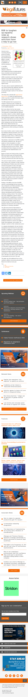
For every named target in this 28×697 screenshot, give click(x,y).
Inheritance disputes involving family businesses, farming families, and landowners (14, 309)
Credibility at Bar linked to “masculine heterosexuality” (13, 385)
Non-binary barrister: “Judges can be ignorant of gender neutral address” (14, 397)
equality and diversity (8, 266)
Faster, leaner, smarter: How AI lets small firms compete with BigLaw (13, 461)
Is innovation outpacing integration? (11, 524)
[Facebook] (3, 273)
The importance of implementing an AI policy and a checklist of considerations (14, 530)
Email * (4, 614)
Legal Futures (10, 48)
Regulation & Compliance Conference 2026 (12, 342)
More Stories (14, 409)
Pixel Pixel (9, 691)
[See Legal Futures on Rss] (21, 675)
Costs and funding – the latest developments (12, 316)
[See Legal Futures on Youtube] (18, 675)
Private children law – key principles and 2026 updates (14, 302)
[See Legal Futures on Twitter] (10, 2)
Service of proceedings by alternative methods (13, 442)
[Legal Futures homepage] (14, 9)
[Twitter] (6, 273)
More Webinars (14, 320)
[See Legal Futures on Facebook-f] (15, 2)
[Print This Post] (26, 27)
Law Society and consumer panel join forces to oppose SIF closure (14, 403)
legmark (12, 692)
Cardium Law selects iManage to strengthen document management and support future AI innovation (15, 563)
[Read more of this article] (14, 433)
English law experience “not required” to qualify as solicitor (14, 380)
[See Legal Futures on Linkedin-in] (12, 2)
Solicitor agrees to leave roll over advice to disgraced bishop (15, 391)
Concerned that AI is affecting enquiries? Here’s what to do (11, 424)
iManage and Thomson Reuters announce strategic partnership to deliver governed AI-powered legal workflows (15, 538)
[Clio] (14, 588)
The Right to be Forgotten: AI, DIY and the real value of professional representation (15, 546)
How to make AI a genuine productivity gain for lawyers (13, 519)
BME (5, 265)
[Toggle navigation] (25, 2)
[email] (14, 614)
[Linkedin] (9, 273)
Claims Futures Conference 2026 (14, 337)
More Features (14, 479)
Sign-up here (5, 618)
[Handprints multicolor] (18, 55)
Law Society (6, 267)
